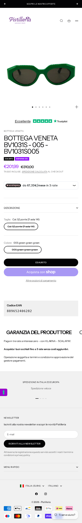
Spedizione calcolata (34, 171)
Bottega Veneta (14, 131)
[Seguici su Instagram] (45, 493)
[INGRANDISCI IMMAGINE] (76, 107)
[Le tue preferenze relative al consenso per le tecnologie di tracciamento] (3, 392)
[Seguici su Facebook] (36, 493)
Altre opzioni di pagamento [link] (41, 280)
